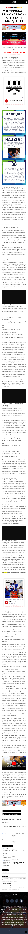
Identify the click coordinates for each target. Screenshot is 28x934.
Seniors (8, 7)
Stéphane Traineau (16, 889)
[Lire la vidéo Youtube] (14, 763)
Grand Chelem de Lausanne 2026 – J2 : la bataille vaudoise (18, 851)
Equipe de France (10, 879)
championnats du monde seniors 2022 (12, 814)
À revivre (19, 7)
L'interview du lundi (9, 889)
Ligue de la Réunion (17, 879)
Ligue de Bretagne (5, 881)
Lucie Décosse (14, 883)
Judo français (11, 886)
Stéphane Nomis (22, 878)
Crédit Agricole (14, 881)
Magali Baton (4, 889)
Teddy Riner (6, 883)
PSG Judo (4, 879)
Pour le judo (16, 878)
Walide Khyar (18, 811)
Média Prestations (21, 930)
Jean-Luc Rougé (4, 878)
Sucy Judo (10, 881)
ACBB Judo (22, 887)
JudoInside (15, 340)
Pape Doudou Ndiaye (10, 878)
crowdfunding (19, 883)
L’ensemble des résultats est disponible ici (12, 224)
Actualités (14, 7)
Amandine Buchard (8, 811)
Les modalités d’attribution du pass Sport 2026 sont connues (18, 863)
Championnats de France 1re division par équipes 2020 (11, 887)
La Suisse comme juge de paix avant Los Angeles (17, 858)
